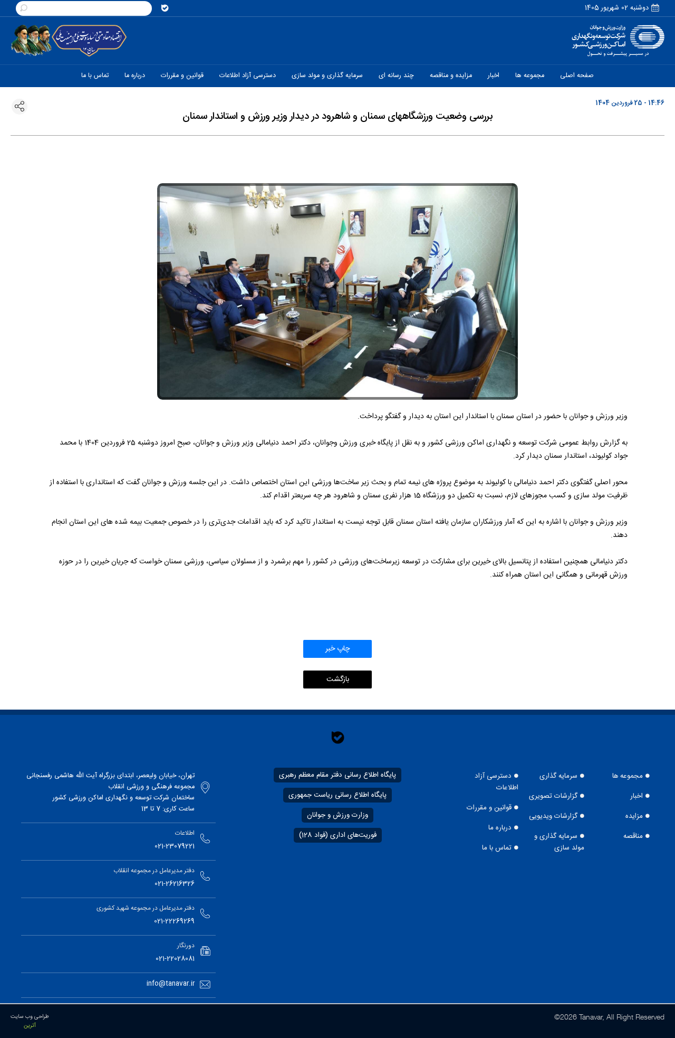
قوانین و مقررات (489, 808)
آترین (30, 1025)
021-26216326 (175, 884)
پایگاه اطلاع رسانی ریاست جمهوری (337, 795)
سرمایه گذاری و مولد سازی (559, 842)
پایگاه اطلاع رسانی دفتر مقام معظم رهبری (337, 775)
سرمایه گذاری (558, 776)
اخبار (636, 796)
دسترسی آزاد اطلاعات (496, 782)
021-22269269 (174, 921)
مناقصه (633, 836)
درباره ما (500, 828)
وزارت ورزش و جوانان (337, 815)
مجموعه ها (627, 776)
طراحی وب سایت (30, 1016)
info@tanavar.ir (171, 983)
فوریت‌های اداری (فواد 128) (338, 835)
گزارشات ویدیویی (553, 816)
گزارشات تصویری (553, 796)
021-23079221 (175, 846)
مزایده (634, 816)
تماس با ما (497, 848)
